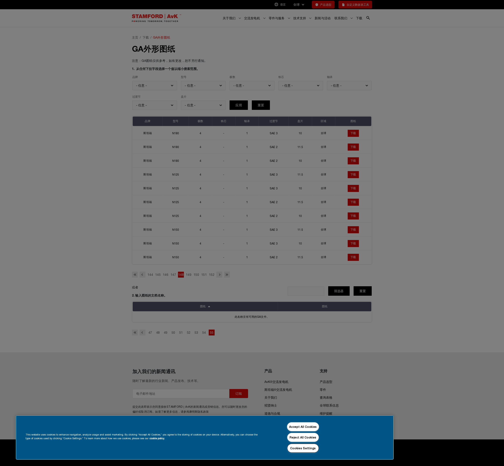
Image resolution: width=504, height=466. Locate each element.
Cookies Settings (303, 448)
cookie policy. (157, 438)
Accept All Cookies (303, 426)
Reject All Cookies (303, 437)
